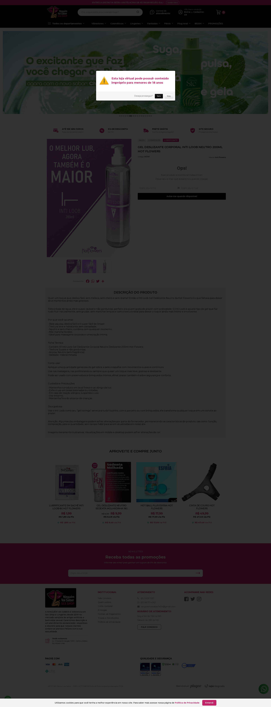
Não (169, 96)
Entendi (209, 702)
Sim (159, 96)
